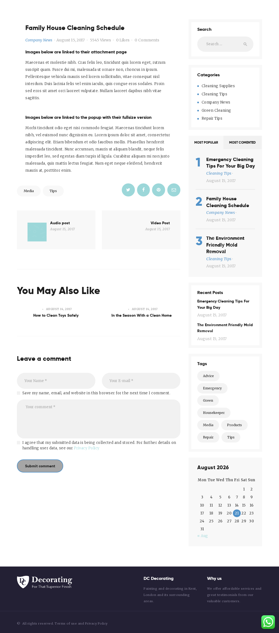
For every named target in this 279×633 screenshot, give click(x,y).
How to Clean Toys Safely (55, 315)
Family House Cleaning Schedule (227, 202)
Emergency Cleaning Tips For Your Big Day (230, 162)
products (234, 425)
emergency (212, 388)
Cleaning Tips (215, 94)
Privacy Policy (86, 448)
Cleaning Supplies (218, 86)
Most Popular (206, 142)
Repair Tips (212, 118)
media (29, 191)
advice (208, 376)
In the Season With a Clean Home (141, 315)
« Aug (202, 536)
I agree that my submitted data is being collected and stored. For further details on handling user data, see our (99, 445)
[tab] (206, 142)
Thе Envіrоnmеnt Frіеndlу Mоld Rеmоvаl (225, 245)
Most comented (242, 142)
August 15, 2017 (70, 40)
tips (53, 191)
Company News (38, 40)
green (208, 400)
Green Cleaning (216, 110)
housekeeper (214, 413)
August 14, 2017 (59, 309)
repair (208, 437)
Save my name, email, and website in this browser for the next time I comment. (96, 393)
